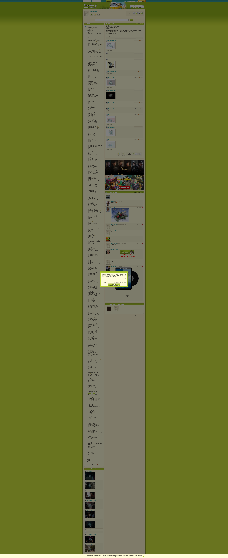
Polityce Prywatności (135, 556)
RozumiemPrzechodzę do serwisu (114, 285)
